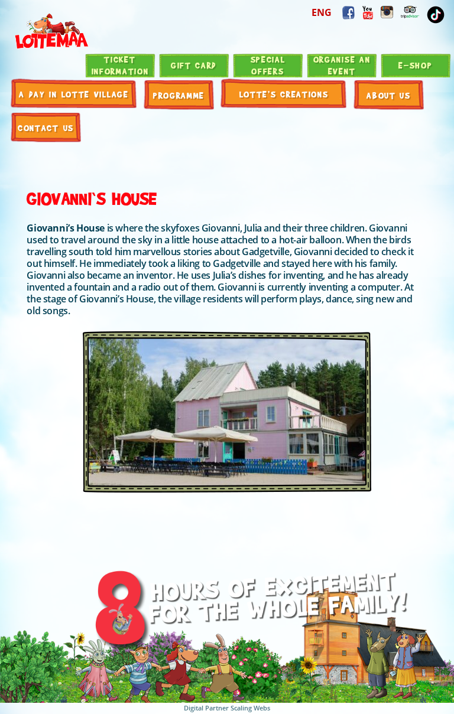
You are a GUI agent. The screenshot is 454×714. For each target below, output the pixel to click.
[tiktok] (436, 15)
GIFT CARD (194, 64)
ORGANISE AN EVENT (342, 65)
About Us (389, 95)
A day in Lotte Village (73, 93)
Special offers (268, 65)
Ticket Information (120, 65)
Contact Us (46, 127)
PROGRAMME (179, 95)
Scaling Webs (250, 707)
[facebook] (367, 12)
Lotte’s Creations (284, 93)
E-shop (415, 64)
